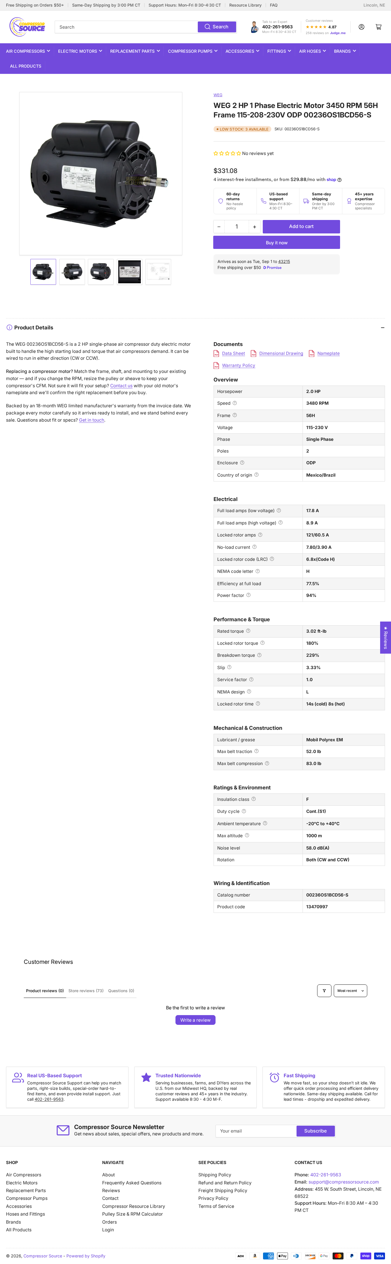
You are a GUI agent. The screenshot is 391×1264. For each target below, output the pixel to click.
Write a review (195, 1020)
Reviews (111, 1190)
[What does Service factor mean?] (251, 679)
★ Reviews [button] (385, 637)
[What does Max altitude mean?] (247, 835)
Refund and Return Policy (225, 1183)
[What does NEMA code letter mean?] (257, 571)
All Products (25, 66)
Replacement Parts (132, 51)
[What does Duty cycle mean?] (243, 811)
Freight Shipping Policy (222, 1190)
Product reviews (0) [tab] (45, 990)
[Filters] (324, 990)
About (108, 1174)
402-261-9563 (277, 27)
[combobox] (146, 27)
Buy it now (277, 242)
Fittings (276, 51)
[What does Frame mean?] (234, 415)
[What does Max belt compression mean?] (267, 763)
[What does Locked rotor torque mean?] (262, 642)
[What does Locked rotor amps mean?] (260, 534)
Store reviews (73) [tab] (86, 990)
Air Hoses (310, 51)
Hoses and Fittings (25, 1214)
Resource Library (245, 5)
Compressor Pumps (190, 51)
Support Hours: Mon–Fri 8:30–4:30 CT (185, 5)
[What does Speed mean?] (234, 403)
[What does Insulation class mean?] (253, 798)
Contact (110, 1198)
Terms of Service (216, 1206)
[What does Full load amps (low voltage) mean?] (278, 510)
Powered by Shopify (85, 1255)
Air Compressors (25, 51)
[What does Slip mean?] (229, 667)
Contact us (121, 385)
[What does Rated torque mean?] (248, 630)
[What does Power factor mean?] (248, 594)
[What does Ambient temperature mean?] (265, 823)
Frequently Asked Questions (131, 1183)
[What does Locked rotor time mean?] (257, 703)
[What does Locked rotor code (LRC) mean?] (272, 558)
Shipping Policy (214, 1174)
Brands (342, 51)
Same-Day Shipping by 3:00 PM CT (106, 5)
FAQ (274, 5)
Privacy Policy (213, 1198)
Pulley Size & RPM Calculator (132, 1214)
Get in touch (91, 420)
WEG (218, 95)
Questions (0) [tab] (121, 990)
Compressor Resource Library (133, 1206)
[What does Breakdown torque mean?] (259, 655)
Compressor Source (42, 1255)
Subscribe (315, 1131)
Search (220, 27)
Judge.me (338, 33)
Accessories (240, 51)
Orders (109, 1222)
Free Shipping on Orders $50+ (35, 5)
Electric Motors (77, 51)
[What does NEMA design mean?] (249, 691)
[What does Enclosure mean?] (242, 462)
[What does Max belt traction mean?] (256, 751)
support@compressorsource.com (344, 1182)
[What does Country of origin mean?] (256, 474)
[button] (228, 153)
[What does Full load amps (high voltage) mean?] (280, 522)
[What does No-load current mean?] (254, 546)
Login (108, 1229)
